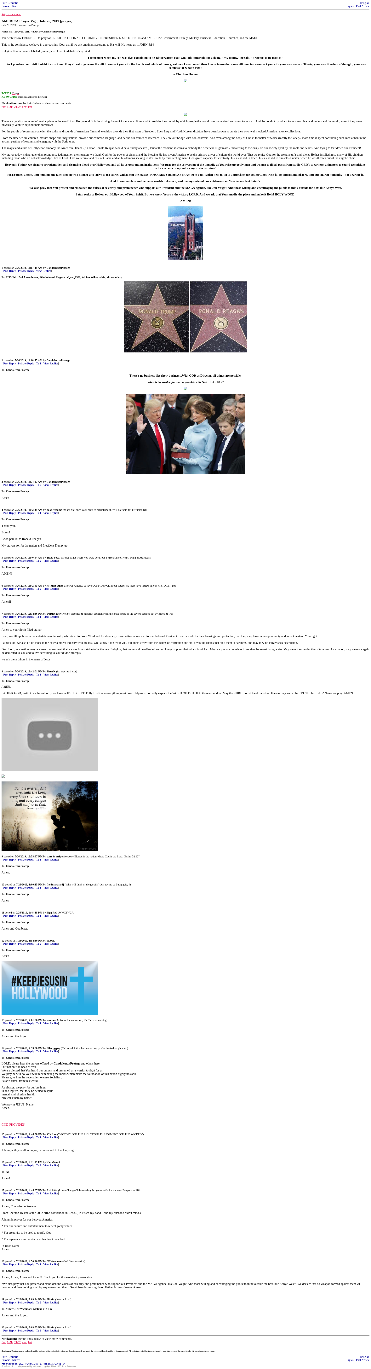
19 (3, 1299)
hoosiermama (54, 509)
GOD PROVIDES (13, 1124)
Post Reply (9, 271)
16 (3, 1162)
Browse (6, 6)
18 (3, 1261)
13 (3, 1020)
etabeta (51, 940)
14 (3, 1048)
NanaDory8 (53, 1162)
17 (3, 1190)
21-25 (17, 106)
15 (3, 1134)
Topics (349, 6)
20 (3, 1327)
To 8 (38, 1330)
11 (3, 912)
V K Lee (51, 1134)
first (4, 106)
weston (51, 1020)
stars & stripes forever (60, 856)
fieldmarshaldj (55, 884)
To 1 (38, 363)
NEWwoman (54, 1261)
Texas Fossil (53, 557)
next (24, 106)
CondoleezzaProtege (58, 267)
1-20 (10, 106)
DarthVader (54, 613)
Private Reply (26, 271)
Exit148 (51, 1190)
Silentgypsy (53, 1048)
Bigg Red (52, 912)
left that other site (57, 585)
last (30, 106)
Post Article (362, 6)
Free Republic (10, 3)
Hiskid (50, 1299)
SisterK (51, 671)
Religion (364, 3)
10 (3, 884)
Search (16, 6)
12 (3, 940)
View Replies (43, 271)
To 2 (38, 485)
